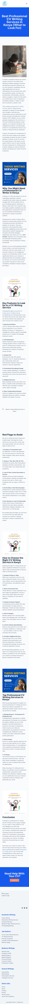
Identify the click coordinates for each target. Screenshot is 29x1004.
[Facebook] (22, 907)
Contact (4, 990)
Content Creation (6, 961)
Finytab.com (20, 1002)
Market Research (6, 957)
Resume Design (6, 942)
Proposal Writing (6, 959)
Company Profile (6, 953)
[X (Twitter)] (24, 907)
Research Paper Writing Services (11, 923)
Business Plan (5, 951)
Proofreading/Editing (7, 925)
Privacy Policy (6, 994)
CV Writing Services (7, 936)
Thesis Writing (6, 918)
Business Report (6, 955)
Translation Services (7, 978)
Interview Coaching (7, 938)
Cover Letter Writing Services (10, 934)
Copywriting (5, 972)
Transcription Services (8, 976)
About (3, 988)
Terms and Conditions (8, 996)
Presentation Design (7, 963)
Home (3, 986)
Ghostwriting (5, 974)
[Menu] (26, 3)
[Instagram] (26, 907)
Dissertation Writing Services (10, 920)
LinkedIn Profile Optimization (10, 940)
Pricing (4, 992)
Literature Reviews (7, 922)
